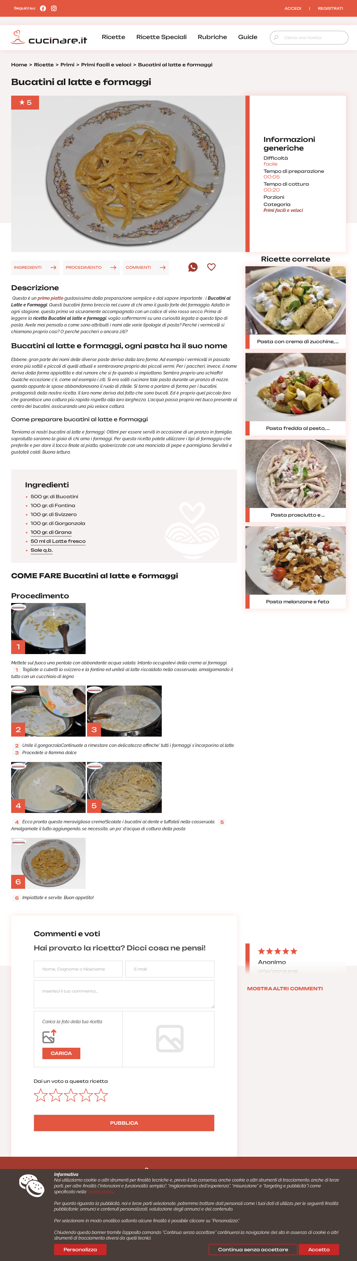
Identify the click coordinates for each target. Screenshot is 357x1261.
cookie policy (100, 1191)
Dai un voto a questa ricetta (71, 1081)
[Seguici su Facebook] (42, 8)
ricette (113, 36)
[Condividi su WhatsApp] (193, 270)
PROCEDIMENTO (84, 267)
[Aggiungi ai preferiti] (211, 268)
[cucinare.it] (48, 37)
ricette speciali (161, 36)
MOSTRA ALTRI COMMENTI (285, 988)
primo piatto (50, 298)
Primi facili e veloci (283, 210)
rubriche (212, 36)
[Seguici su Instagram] (52, 8)
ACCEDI (292, 8)
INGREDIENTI (28, 267)
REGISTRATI (330, 8)
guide (247, 36)
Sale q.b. (42, 550)
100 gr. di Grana (51, 532)
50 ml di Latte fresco (58, 541)
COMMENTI (138, 267)
